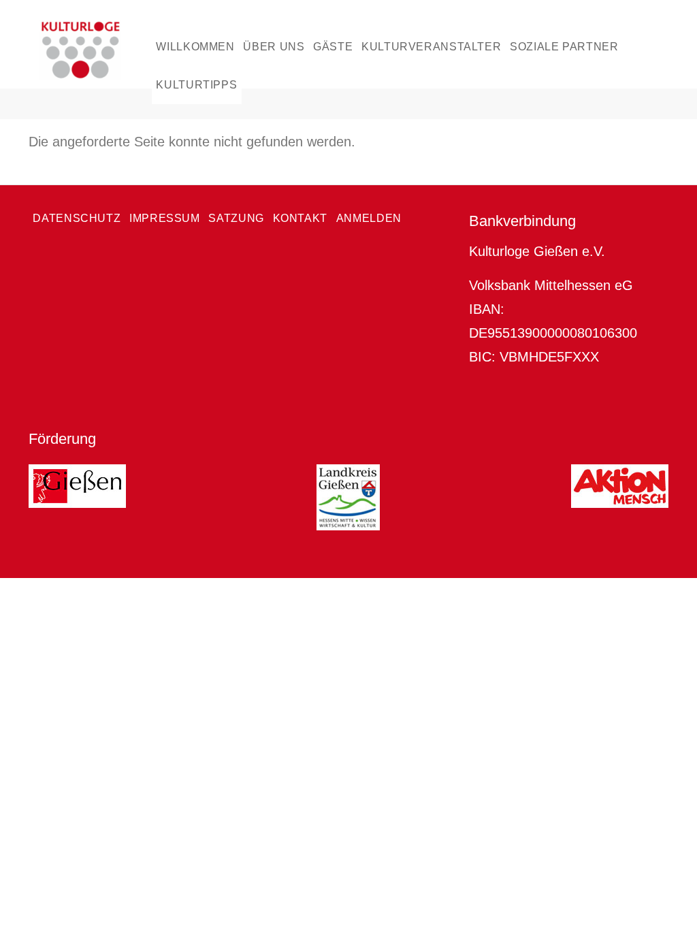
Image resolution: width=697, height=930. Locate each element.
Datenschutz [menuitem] (76, 218)
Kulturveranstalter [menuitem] (431, 46)
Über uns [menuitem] (273, 46)
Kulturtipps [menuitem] (196, 85)
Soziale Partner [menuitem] (564, 46)
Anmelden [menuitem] (369, 218)
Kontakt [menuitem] (300, 218)
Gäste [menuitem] (333, 46)
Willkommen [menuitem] (195, 46)
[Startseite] (95, 50)
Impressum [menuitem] (164, 218)
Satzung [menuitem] (235, 218)
